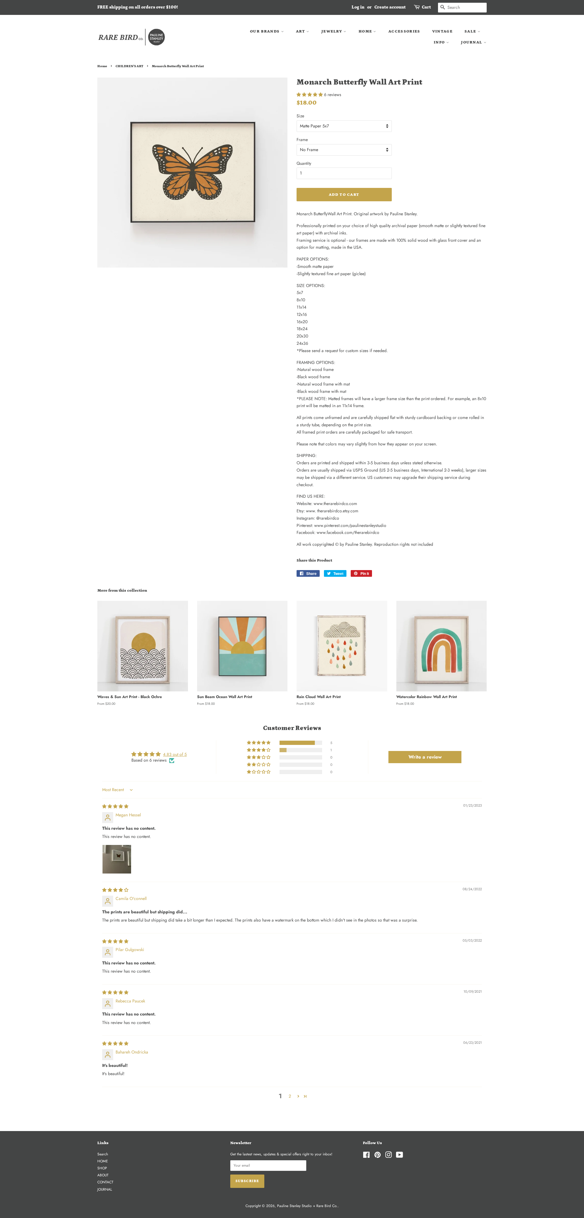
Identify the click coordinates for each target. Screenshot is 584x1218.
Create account (390, 7)
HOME (366, 31)
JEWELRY (332, 31)
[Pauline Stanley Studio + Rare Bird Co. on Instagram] (388, 1156)
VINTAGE (442, 31)
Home (102, 66)
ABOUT (103, 1175)
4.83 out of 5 (175, 754)
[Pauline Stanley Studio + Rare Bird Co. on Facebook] (366, 1156)
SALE (471, 31)
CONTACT (105, 1182)
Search (102, 1154)
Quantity (304, 163)
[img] (115, 806)
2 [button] (290, 1096)
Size (300, 116)
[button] (310, 95)
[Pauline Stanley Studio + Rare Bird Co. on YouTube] (399, 1156)
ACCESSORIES (404, 31)
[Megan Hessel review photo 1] (116, 859)
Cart (426, 7)
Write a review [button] (425, 756)
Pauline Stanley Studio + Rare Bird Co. (307, 1205)
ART (301, 31)
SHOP (102, 1168)
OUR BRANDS (265, 31)
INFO (440, 42)
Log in (358, 7)
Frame (302, 140)
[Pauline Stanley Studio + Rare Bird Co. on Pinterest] (377, 1156)
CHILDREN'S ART (129, 66)
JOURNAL (472, 42)
